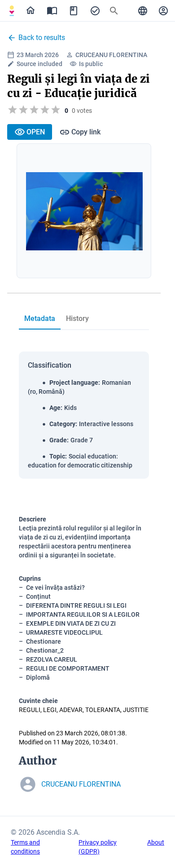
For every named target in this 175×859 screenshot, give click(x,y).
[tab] (12, 11)
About (155, 842)
